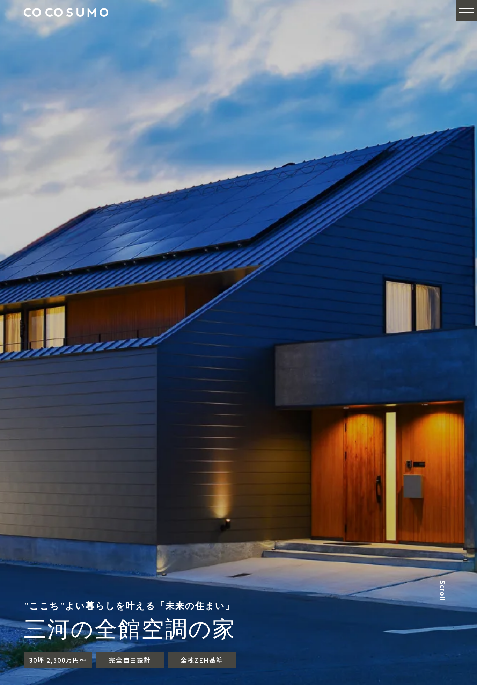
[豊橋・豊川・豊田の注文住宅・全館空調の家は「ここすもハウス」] (66, 22)
